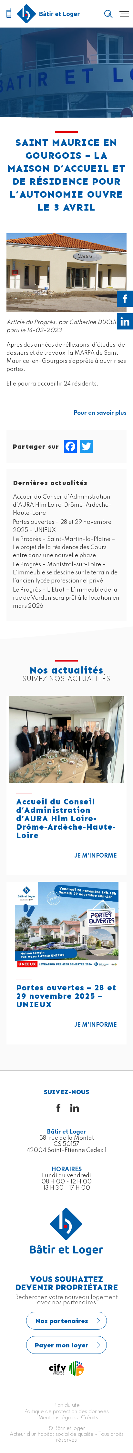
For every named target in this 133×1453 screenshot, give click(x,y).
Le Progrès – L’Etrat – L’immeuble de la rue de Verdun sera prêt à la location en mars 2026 (66, 598)
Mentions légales (58, 1418)
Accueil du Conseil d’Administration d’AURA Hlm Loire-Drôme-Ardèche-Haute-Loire (62, 505)
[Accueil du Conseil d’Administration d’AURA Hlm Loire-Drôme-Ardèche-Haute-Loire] (66, 739)
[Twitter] (86, 446)
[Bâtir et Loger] (48, 14)
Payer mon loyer (61, 1345)
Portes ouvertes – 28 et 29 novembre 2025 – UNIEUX (66, 996)
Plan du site (66, 1405)
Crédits (89, 1418)
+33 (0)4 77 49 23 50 (8, 13)
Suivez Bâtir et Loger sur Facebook (125, 299)
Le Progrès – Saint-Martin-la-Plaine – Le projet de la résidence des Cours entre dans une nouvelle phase (64, 547)
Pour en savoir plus (100, 413)
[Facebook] (70, 446)
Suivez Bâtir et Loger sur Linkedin (125, 321)
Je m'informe (95, 856)
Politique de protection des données (66, 1411)
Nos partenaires (61, 1321)
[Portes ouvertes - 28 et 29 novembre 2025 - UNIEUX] (66, 925)
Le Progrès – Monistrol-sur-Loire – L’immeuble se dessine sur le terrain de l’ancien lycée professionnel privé (65, 573)
